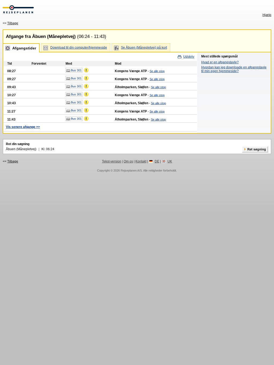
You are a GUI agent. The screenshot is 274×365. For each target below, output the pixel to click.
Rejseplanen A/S (131, 170)
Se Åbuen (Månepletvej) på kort (144, 47)
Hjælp (266, 15)
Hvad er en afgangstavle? (220, 62)
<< (10, 23)
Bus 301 (76, 70)
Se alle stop (157, 71)
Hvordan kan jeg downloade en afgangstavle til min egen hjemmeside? (234, 69)
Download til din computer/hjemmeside (78, 47)
